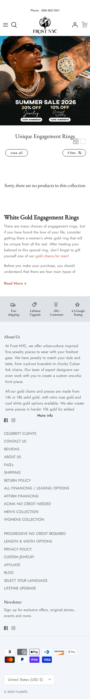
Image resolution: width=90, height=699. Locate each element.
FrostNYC (22, 692)
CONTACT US (15, 441)
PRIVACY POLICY (18, 549)
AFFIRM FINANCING (21, 496)
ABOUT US (12, 457)
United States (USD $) (25, 679)
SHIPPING (12, 472)
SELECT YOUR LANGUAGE (26, 580)
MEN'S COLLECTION (21, 512)
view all (16, 152)
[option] (45, 80)
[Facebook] (6, 420)
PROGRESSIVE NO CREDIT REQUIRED (35, 533)
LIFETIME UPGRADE (20, 588)
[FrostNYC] (45, 25)
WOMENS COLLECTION (24, 519)
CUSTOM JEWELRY (19, 557)
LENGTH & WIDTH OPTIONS (28, 541)
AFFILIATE (12, 565)
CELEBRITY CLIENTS (20, 433)
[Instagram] (13, 420)
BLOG (9, 572)
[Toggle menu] (5, 24)
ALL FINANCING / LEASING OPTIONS (36, 488)
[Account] (73, 24)
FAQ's (9, 465)
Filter (72, 152)
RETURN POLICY (17, 480)
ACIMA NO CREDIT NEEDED (27, 504)
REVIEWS (11, 449)
